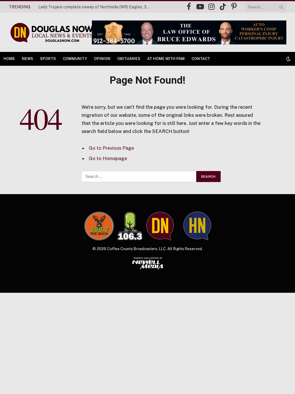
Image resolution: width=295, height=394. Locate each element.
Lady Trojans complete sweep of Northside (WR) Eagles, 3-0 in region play (96, 7)
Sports (48, 59)
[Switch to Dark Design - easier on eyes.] (288, 59)
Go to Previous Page (111, 148)
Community (75, 59)
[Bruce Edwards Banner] (189, 32)
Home (9, 59)
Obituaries (128, 59)
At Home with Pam (166, 59)
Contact (201, 59)
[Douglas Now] (51, 32)
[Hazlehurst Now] (197, 225)
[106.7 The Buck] (99, 225)
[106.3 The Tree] (130, 226)
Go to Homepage (108, 158)
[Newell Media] (147, 263)
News (27, 59)
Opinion (102, 59)
